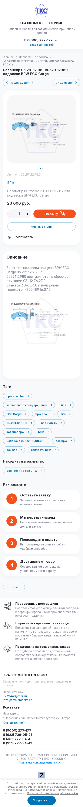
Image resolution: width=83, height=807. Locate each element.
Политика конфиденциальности (41, 762)
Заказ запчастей (41, 44)
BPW (10, 183)
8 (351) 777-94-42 (17, 743)
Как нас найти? (14, 723)
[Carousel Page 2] (42, 168)
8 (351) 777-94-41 (17, 739)
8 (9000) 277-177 (38, 40)
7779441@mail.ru (15, 696)
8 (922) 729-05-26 (18, 735)
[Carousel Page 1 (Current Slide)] (40, 168)
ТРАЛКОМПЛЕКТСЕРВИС (41, 23)
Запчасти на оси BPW (33, 57)
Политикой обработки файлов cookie (52, 793)
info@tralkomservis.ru (18, 700)
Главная (8, 57)
